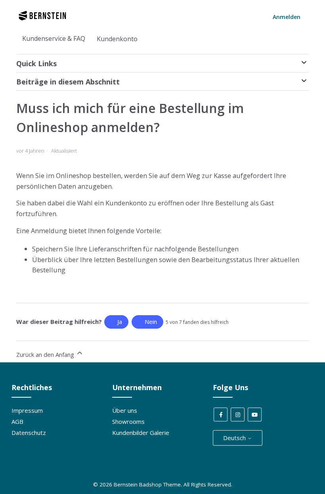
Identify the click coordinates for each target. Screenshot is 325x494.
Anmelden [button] (286, 17)
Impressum (27, 410)
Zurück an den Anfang (46, 354)
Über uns (124, 410)
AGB (17, 421)
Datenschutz (28, 433)
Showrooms (128, 421)
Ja (119, 322)
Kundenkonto (117, 38)
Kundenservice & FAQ (53, 38)
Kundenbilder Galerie (140, 433)
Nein (151, 322)
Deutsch (235, 438)
